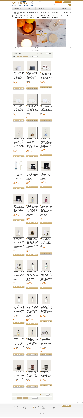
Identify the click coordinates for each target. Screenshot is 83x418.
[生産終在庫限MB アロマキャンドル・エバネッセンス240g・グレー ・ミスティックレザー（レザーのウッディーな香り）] (46, 369)
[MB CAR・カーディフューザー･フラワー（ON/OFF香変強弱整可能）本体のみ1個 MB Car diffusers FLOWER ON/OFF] (46, 170)
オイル (14, 407)
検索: (54, 4)
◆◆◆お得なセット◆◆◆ (18, 12)
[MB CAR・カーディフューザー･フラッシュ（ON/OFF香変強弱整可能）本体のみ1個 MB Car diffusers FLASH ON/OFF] (18, 203)
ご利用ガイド (44, 1)
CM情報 (43, 411)
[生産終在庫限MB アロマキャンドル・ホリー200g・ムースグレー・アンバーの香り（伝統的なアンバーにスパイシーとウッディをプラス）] (18, 369)
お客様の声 (35, 407)
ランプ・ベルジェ (16, 406)
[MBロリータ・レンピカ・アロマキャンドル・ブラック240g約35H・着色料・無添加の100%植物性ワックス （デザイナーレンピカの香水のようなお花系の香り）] (32, 236)
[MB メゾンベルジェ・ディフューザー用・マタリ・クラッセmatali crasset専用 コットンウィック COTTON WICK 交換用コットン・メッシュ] (18, 170)
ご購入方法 (43, 406)
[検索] (69, 5)
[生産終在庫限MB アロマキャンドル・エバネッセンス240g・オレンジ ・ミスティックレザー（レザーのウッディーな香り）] (32, 369)
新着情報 (43, 408)
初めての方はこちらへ (51, 1)
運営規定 (53, 406)
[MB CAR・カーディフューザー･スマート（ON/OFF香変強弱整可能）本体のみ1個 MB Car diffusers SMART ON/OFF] (32, 170)
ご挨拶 (24, 406)
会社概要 (24, 407)
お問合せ (33, 1)
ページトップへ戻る (79, 402)
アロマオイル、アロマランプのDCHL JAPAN (20, 3)
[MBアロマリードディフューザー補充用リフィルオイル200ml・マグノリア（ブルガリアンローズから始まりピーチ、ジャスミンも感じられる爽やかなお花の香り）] (46, 303)
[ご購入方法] (41, 8)
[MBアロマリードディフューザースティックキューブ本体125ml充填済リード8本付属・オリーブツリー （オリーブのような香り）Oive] (18, 270)
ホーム (13, 12)
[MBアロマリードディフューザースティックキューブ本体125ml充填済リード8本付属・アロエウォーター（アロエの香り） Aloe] (46, 236)
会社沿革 (24, 408)
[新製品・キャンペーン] (18, 8)
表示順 (30, 56)
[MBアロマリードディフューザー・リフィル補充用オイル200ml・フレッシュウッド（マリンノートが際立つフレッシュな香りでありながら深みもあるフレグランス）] (46, 270)
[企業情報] (53, 8)
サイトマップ (54, 408)
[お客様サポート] (65, 8)
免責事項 (53, 407)
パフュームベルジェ (16, 408)
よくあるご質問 (38, 1)
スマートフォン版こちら (41, 413)
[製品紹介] (30, 8)
